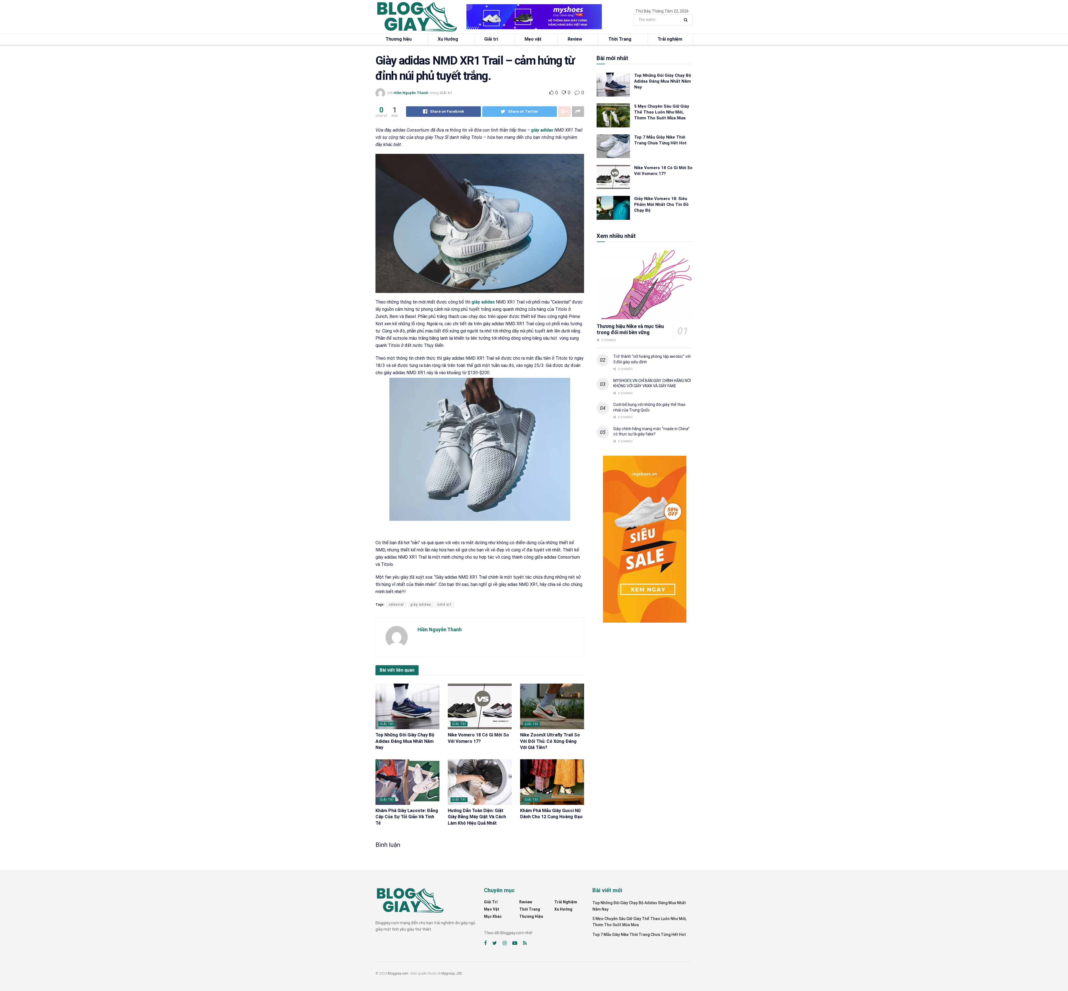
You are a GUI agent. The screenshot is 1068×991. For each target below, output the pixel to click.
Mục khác (493, 916)
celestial (396, 605)
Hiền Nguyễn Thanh (411, 93)
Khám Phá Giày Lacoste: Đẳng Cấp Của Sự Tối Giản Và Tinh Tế (406, 817)
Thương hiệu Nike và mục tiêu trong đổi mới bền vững (630, 329)
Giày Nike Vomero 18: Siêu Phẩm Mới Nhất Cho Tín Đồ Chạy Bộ (661, 204)
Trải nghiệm (669, 39)
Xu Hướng (448, 39)
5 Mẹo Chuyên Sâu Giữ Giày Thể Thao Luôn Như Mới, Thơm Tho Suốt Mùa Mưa (661, 112)
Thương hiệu (398, 39)
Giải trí (491, 39)
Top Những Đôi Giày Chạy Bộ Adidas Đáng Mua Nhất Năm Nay (404, 741)
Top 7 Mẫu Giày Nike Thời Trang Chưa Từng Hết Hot (639, 934)
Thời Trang (619, 39)
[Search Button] (687, 19)
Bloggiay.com (398, 973)
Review (575, 39)
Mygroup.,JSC (451, 973)
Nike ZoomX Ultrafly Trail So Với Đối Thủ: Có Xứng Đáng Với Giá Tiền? (550, 741)
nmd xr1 (444, 605)
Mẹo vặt (533, 39)
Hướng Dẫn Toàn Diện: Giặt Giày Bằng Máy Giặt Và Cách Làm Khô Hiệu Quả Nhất (477, 817)
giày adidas (542, 130)
